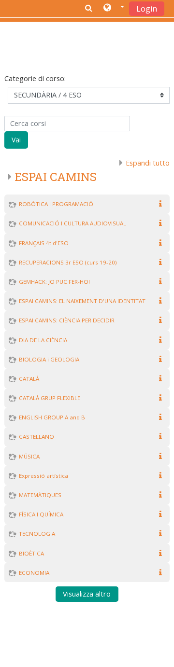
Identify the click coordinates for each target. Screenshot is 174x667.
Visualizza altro (87, 594)
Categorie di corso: (35, 78)
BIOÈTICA (31, 553)
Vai (16, 139)
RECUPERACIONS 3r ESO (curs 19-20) (67, 262)
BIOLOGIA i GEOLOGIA (49, 359)
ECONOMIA (34, 572)
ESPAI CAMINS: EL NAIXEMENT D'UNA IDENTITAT (82, 301)
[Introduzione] (162, 203)
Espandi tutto (148, 162)
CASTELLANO (36, 436)
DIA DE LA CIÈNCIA (43, 340)
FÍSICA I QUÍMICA (41, 514)
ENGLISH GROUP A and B (52, 417)
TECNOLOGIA (37, 533)
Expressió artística (43, 475)
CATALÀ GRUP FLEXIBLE (49, 398)
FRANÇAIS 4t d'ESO (44, 243)
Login (146, 8)
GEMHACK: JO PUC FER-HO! (54, 281)
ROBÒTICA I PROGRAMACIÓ (56, 204)
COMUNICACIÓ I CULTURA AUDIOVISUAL (72, 223)
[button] (113, 8)
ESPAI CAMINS (55, 176)
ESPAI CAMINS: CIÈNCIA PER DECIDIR (67, 320)
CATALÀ (29, 378)
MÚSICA (29, 456)
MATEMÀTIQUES (40, 495)
